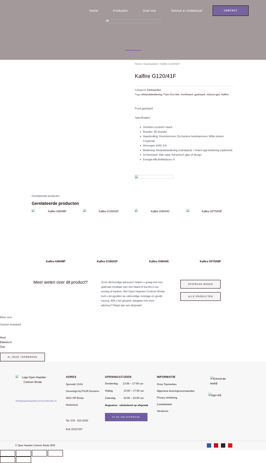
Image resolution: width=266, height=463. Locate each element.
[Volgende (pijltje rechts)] (23, 459)
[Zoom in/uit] (7, 453)
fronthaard (187, 94)
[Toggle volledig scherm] (23, 453)
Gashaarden (151, 64)
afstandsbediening (151, 94)
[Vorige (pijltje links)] (7, 459)
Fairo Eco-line (172, 94)
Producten (120, 10)
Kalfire (225, 94)
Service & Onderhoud (186, 10)
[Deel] (39, 453)
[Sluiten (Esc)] (55, 453)
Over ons (149, 10)
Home (93, 10)
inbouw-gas (213, 94)
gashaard (199, 94)
